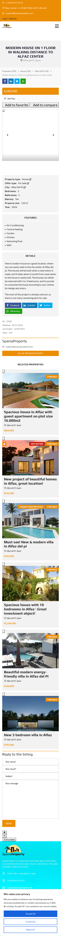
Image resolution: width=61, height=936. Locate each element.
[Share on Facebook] (5, 81)
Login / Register (9, 18)
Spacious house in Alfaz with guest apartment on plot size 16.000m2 (28, 416)
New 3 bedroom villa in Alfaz (28, 735)
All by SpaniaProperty (30, 353)
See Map (11, 98)
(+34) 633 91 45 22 (14, 2)
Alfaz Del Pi (17, 187)
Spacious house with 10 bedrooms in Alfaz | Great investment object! (25, 609)
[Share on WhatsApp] (23, 81)
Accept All (30, 913)
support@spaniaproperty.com (19, 13)
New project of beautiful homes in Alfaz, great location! (30, 481)
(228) (25, 71)
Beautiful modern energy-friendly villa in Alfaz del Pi (26, 674)
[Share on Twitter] (17, 81)
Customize (30, 921)
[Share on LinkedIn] (11, 81)
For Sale (22, 183)
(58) (42, 71)
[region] (30, 912)
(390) (9, 71)
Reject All (30, 929)
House (25, 179)
